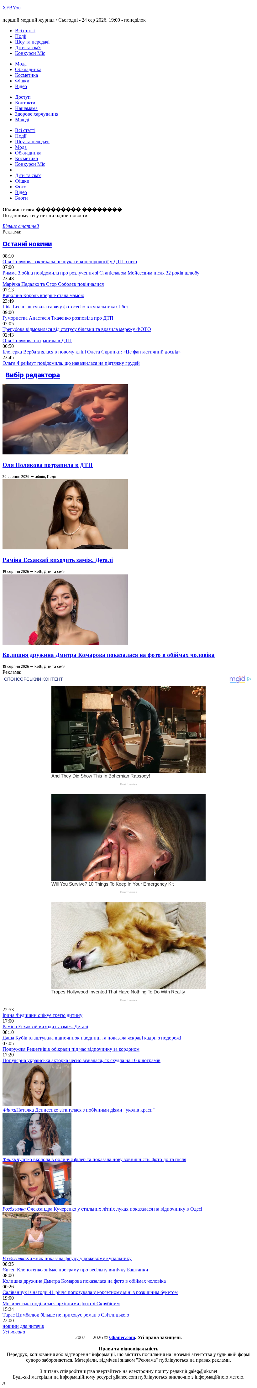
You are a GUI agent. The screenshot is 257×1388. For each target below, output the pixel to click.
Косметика (26, 75)
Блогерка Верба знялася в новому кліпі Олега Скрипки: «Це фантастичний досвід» (92, 351)
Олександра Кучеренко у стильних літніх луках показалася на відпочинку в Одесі (102, 1209)
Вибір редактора (33, 375)
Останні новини (27, 244)
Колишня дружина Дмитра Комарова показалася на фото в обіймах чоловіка (109, 655)
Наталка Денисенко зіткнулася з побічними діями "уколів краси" (79, 1110)
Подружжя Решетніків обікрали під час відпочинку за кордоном (71, 1049)
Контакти (25, 102)
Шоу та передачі (32, 42)
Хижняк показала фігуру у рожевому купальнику (67, 1258)
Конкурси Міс (30, 53)
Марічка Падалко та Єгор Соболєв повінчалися (53, 284)
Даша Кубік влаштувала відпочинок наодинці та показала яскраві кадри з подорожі (92, 1037)
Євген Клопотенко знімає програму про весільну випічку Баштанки (75, 1269)
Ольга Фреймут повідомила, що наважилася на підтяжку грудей (71, 363)
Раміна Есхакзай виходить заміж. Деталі (58, 560)
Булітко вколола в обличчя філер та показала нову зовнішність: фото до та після (94, 1159)
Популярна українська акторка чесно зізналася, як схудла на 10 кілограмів (81, 1060)
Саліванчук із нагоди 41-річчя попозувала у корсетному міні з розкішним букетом (90, 1292)
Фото (20, 186)
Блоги (21, 198)
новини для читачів (23, 1326)
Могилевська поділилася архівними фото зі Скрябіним (61, 1303)
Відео (21, 86)
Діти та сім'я (28, 47)
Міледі (22, 119)
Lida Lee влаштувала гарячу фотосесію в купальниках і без (65, 306)
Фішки (22, 80)
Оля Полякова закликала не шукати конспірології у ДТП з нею (70, 261)
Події (20, 36)
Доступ (23, 97)
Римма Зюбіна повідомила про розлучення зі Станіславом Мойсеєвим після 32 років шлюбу (101, 272)
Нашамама (26, 108)
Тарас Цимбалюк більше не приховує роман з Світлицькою (66, 1314)
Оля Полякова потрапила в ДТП (37, 340)
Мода (21, 63)
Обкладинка (28, 69)
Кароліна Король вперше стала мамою (43, 295)
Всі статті (25, 30)
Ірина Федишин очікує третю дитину (42, 1015)
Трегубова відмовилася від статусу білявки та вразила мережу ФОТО (77, 329)
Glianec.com (122, 1337)
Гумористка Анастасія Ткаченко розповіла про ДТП (58, 318)
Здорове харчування (36, 114)
